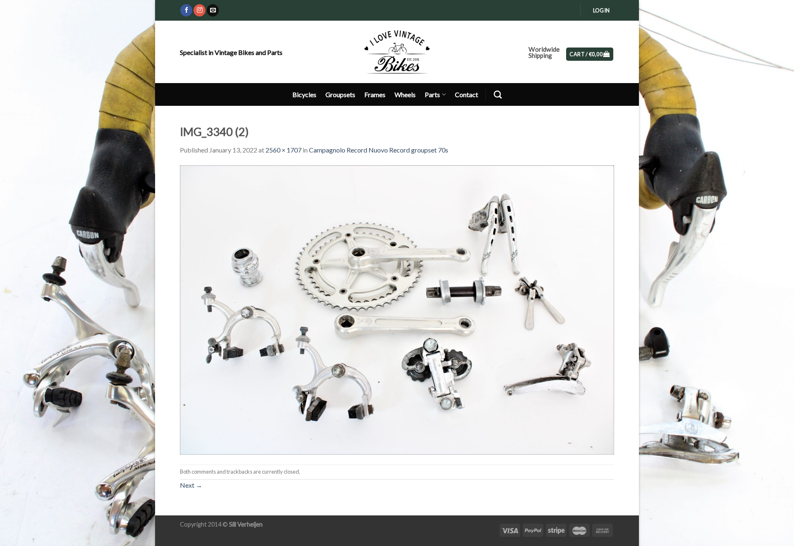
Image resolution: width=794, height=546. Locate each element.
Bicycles (304, 94)
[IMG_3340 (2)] (397, 309)
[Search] (498, 94)
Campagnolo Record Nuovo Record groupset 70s (378, 150)
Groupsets (340, 94)
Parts (432, 94)
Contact (466, 94)
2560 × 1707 (283, 150)
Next (191, 485)
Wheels (405, 94)
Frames (374, 94)
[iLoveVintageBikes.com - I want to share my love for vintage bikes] (397, 52)
